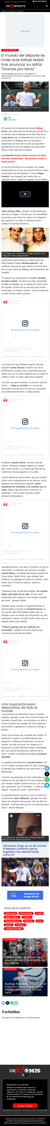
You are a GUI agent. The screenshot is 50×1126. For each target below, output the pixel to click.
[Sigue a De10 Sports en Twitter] (26, 1075)
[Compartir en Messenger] (47, 785)
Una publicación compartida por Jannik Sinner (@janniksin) (26, 559)
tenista (8, 924)
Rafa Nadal (10, 913)
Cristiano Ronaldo (13, 928)
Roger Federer (12, 917)
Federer (27, 917)
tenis (39, 921)
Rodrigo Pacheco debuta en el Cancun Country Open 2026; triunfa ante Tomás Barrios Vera (25, 988)
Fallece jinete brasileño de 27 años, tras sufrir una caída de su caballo (25, 960)
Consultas (26, 1110)
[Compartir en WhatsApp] (47, 779)
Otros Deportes (10, 939)
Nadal (39, 913)
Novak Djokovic (12, 921)
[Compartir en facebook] (47, 768)
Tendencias (7, 1110)
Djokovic (29, 921)
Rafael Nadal (26, 913)
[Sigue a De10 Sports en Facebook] (22, 1075)
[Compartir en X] (47, 774)
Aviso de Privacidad (39, 1110)
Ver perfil (12, 120)
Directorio (17, 1110)
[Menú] (46, 6)
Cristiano (20, 924)
